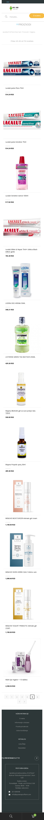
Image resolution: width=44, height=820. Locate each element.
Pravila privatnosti (22, 726)
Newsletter (22, 748)
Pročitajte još (23, 96)
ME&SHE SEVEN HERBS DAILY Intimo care (21, 572)
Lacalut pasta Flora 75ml (14, 88)
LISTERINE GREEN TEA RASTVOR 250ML (20, 357)
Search (11, 816)
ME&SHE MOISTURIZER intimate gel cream (21, 518)
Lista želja (22, 744)
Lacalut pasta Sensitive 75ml (15, 142)
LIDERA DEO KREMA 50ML (15, 303)
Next (24, 701)
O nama (22, 718)
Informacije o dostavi (22, 722)
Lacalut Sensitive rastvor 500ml (16, 196)
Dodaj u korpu (23, 150)
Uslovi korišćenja (22, 730)
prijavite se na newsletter (11, 758)
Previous (7, 697)
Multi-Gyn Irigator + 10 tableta (16, 680)
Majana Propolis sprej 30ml (15, 464)
